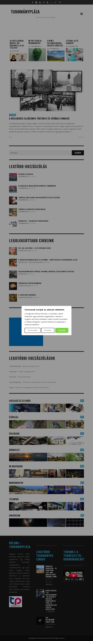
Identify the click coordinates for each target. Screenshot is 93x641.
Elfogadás (62, 330)
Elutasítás (47, 330)
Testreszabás (32, 330)
